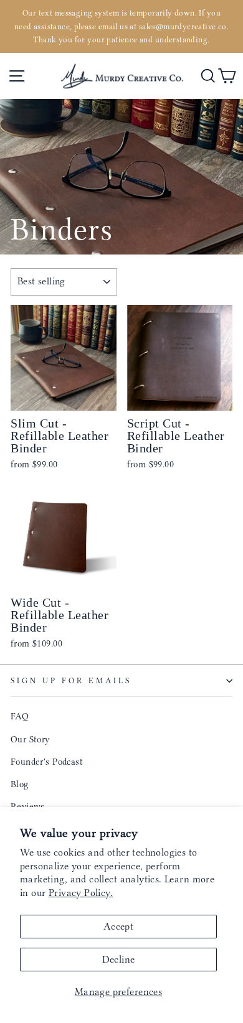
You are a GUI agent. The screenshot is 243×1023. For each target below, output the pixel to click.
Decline (118, 959)
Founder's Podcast (47, 761)
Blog (20, 784)
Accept (118, 926)
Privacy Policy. (81, 893)
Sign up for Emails (71, 680)
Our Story (30, 739)
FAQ (20, 716)
